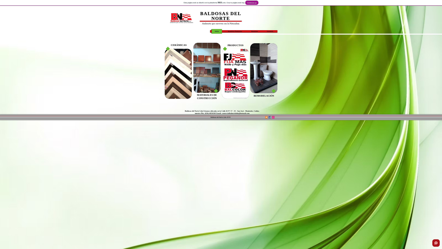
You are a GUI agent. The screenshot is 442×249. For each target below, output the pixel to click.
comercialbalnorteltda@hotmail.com (236, 113)
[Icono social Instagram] (273, 117)
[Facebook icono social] (270, 117)
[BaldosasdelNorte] (266, 117)
